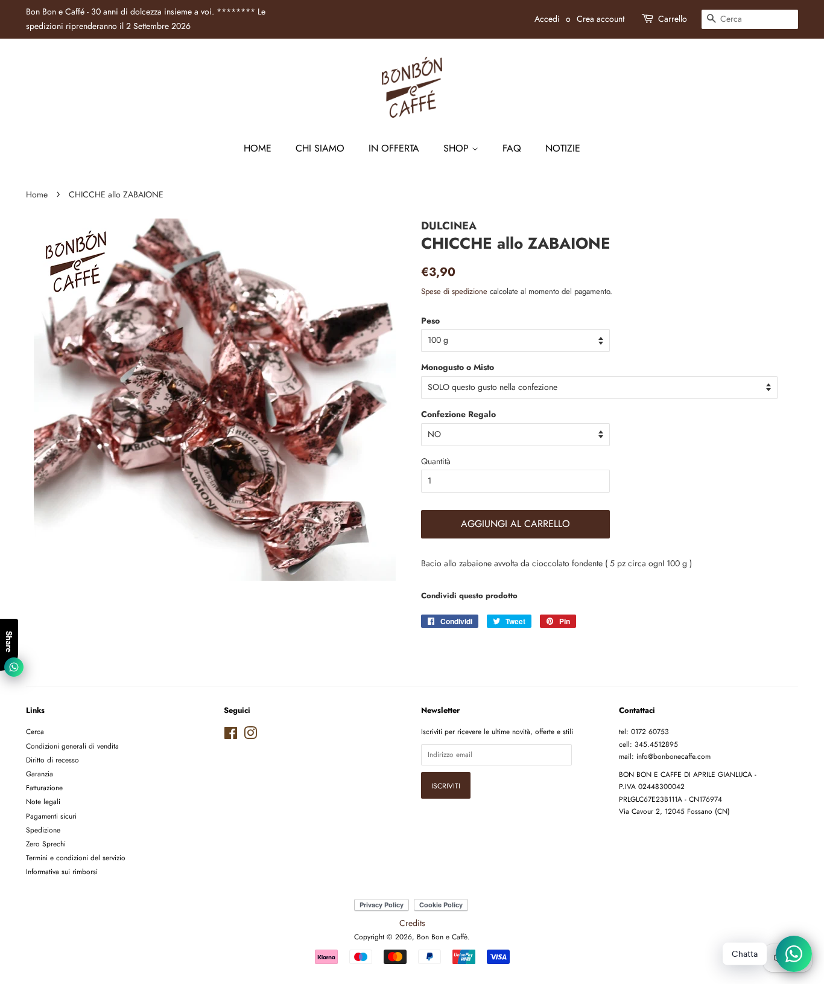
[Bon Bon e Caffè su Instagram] (250, 735)
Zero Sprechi (46, 844)
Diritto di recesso (52, 760)
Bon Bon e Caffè (442, 936)
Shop (457, 148)
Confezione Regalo (458, 414)
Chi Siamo (320, 148)
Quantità (436, 461)
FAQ (511, 148)
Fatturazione (44, 787)
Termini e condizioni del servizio (75, 857)
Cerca (35, 731)
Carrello (672, 19)
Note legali (43, 801)
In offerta (394, 148)
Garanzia (39, 773)
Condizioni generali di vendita (72, 746)
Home (257, 148)
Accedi (547, 19)
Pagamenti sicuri (51, 816)
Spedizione (43, 830)
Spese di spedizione (454, 291)
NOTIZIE (562, 148)
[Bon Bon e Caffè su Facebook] (231, 735)
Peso (430, 321)
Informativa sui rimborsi (62, 871)
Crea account (600, 19)
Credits (412, 923)
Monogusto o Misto (457, 367)
